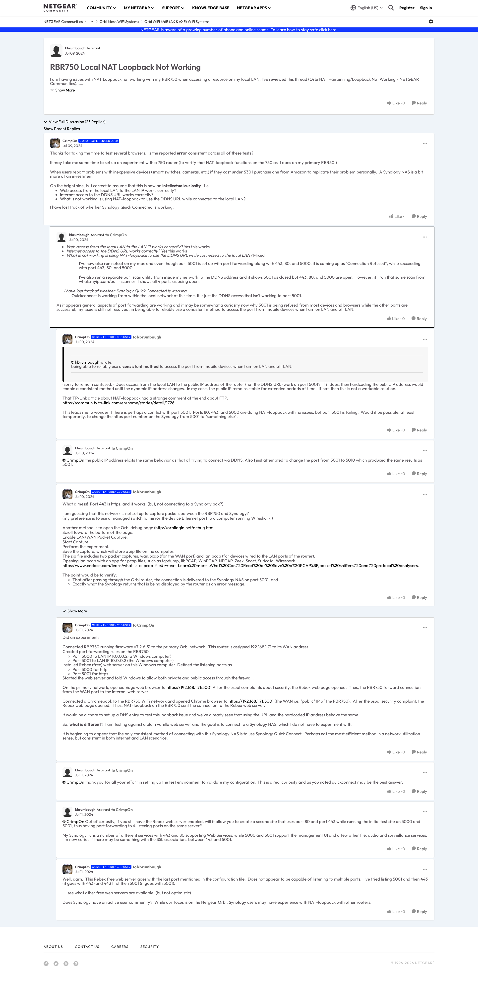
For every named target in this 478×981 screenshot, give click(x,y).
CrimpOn (69, 141)
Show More (65, 90)
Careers (119, 946)
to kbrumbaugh (147, 337)
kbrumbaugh (75, 48)
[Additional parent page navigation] (91, 21)
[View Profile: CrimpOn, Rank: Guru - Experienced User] (55, 143)
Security (149, 946)
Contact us (87, 946)
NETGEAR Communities (63, 21)
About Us (53, 946)
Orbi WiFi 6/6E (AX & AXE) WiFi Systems (176, 21)
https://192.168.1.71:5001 (189, 687)
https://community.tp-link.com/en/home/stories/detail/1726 (118, 402)
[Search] (391, 8)
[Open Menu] (430, 21)
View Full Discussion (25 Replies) (77, 122)
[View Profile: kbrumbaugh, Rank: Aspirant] (56, 50)
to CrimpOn (116, 235)
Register (407, 7)
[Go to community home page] (60, 8)
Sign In (426, 7)
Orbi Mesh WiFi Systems (119, 21)
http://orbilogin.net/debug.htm (184, 527)
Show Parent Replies (62, 129)
